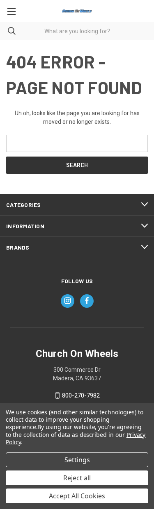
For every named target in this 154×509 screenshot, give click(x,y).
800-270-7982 (81, 395)
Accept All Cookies (77, 495)
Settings (77, 459)
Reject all (77, 477)
